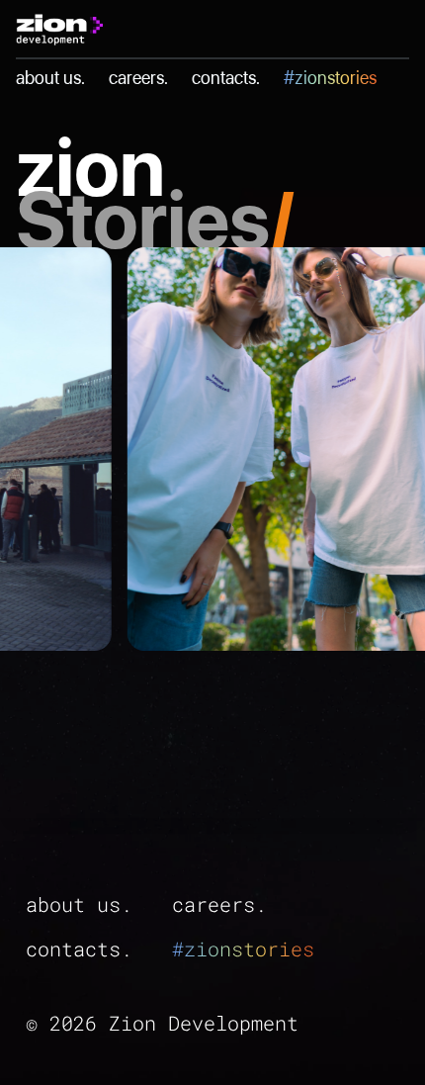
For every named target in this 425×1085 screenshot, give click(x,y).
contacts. (226, 77)
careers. (138, 77)
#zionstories (330, 77)
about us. (50, 77)
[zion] (59, 28)
